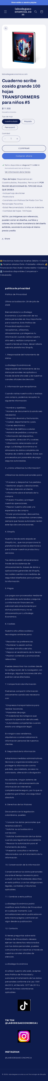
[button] (5, 12)
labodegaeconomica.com (18, 1074)
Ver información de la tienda (17, 172)
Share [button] (7, 239)
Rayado (28, 121)
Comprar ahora (24, 156)
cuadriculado (11, 121)
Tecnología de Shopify (37, 1074)
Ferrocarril (10, 127)
